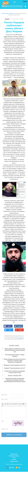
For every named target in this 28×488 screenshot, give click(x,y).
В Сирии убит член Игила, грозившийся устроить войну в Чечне (14, 371)
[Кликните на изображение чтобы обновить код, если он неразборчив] (18, 426)
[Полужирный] (2, 404)
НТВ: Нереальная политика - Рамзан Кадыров (14, 355)
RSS (19, 467)
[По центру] (11, 404)
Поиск (14, 457)
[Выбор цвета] (20, 404)
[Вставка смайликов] (14, 404)
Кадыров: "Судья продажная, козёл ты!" (14, 368)
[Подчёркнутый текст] (6, 404)
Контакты (14, 459)
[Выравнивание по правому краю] (13, 404)
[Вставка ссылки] (16, 404)
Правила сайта (14, 454)
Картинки (7, 19)
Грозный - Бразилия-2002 (15, 375)
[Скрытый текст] (21, 404)
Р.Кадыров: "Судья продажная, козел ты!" (15, 365)
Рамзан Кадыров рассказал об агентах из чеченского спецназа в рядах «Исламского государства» (15, 360)
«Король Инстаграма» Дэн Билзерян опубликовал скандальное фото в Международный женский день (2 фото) (14, 379)
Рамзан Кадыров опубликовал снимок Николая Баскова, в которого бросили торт (15, 350)
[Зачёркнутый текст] (7, 404)
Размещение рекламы (14, 456)
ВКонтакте (11, 467)
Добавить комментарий (14, 435)
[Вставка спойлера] (2, 406)
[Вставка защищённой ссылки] (18, 404)
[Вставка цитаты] (23, 404)
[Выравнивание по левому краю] (9, 404)
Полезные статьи (14, 461)
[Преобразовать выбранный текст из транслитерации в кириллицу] (25, 404)
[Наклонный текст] (4, 404)
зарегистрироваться (19, 338)
